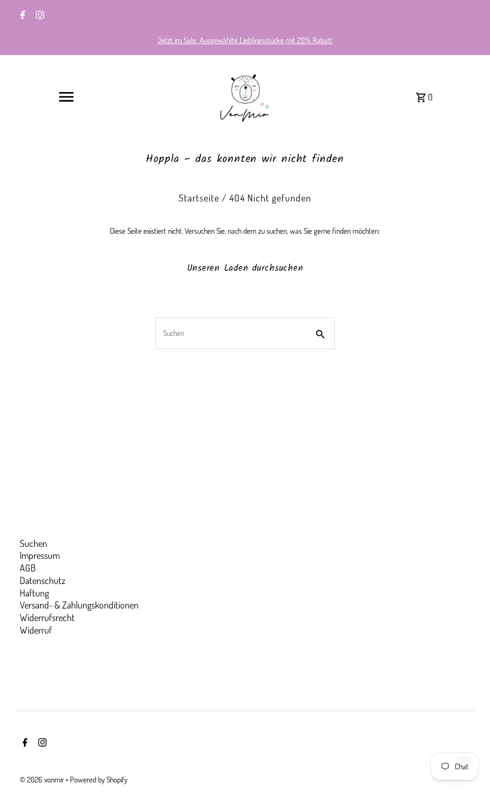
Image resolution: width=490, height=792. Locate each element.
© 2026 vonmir (43, 779)
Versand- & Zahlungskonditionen (79, 605)
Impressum (40, 555)
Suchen (33, 543)
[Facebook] (21, 16)
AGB (28, 568)
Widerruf (36, 630)
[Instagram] (38, 16)
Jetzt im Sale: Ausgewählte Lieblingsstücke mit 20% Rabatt (244, 40)
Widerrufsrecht (47, 617)
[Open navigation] (66, 97)
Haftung (34, 593)
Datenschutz (42, 580)
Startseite (199, 198)
